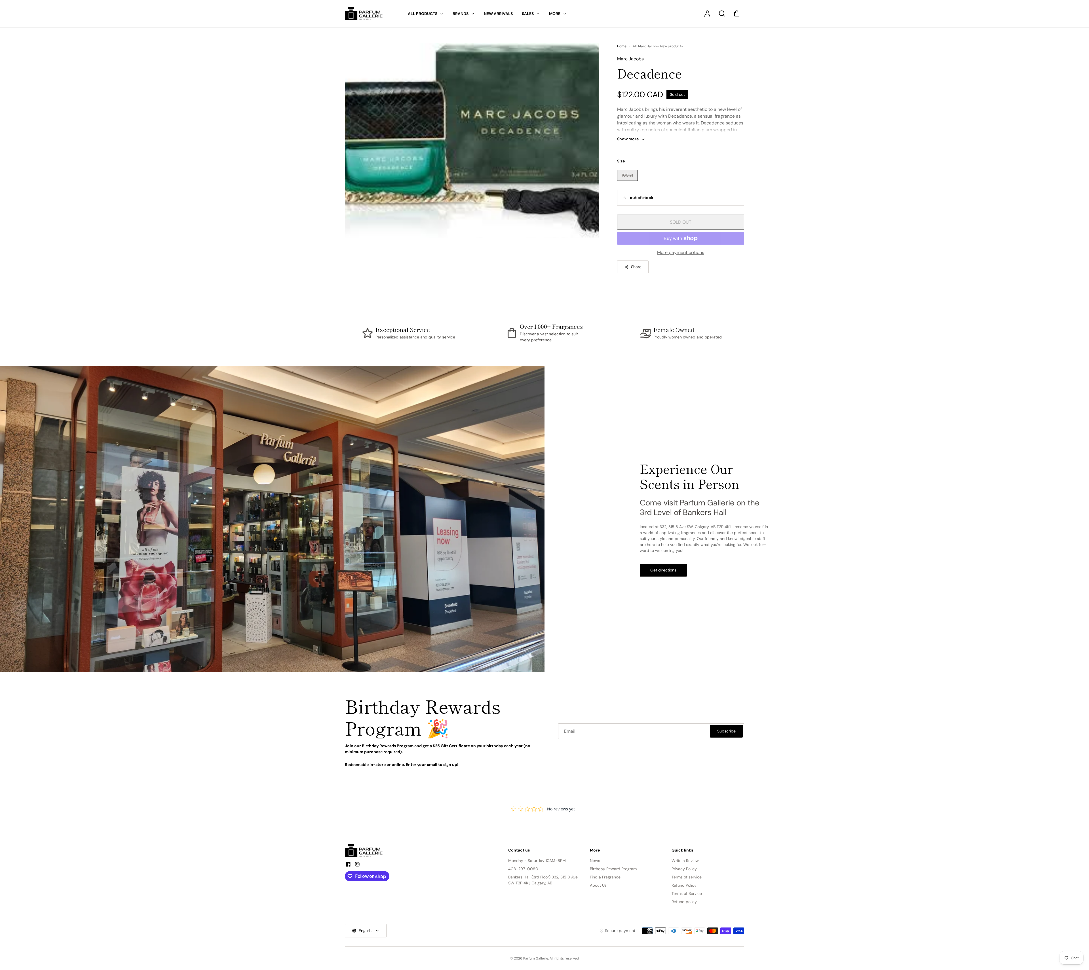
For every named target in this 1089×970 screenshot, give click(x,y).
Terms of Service (687, 893)
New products (671, 46)
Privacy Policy (684, 868)
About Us (598, 885)
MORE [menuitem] (554, 13)
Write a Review (685, 860)
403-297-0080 (523, 868)
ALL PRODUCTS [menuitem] (422, 13)
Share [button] (636, 266)
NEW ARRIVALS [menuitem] (498, 13)
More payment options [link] (680, 252)
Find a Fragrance (605, 877)
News (595, 860)
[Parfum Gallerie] (366, 850)
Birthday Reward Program (613, 868)
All (635, 46)
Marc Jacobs (648, 46)
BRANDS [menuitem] (460, 13)
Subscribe (726, 731)
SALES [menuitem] (528, 13)
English (365, 930)
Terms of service (687, 877)
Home (621, 46)
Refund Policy (684, 885)
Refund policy (684, 901)
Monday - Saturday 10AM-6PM (537, 860)
